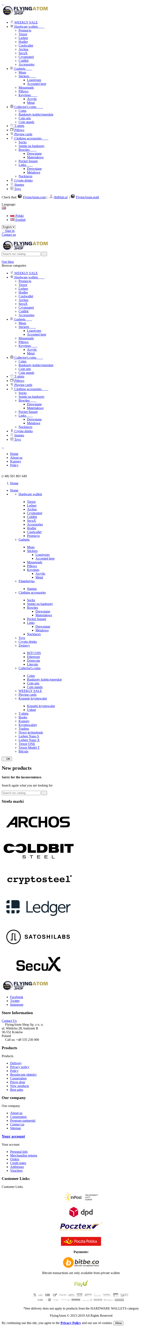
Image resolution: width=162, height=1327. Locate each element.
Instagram (16, 1004)
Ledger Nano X (29, 740)
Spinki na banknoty (40, 604)
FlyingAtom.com (34, 197)
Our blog (8, 262)
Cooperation (18, 1078)
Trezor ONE (27, 744)
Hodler (23, 41)
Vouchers (16, 1170)
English (20, 219)
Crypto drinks (28, 641)
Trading (24, 728)
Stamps (32, 588)
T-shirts (23, 713)
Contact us (9, 234)
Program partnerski (22, 1120)
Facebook (16, 997)
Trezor (23, 34)
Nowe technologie (31, 732)
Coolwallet (26, 45)
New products (19, 1086)
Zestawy (24, 645)
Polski (19, 215)
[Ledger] (39, 921)
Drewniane (42, 611)
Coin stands (35, 687)
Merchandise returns (23, 1155)
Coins (31, 675)
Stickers (32, 551)
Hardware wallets (30, 494)
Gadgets (24, 539)
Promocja (25, 30)
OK (6, 758)
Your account (13, 1136)
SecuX (23, 53)
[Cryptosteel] (39, 892)
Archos (23, 49)
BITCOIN (34, 653)
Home (14, 490)
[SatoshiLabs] (39, 949)
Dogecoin (33, 660)
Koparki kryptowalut (41, 706)
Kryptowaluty (28, 725)
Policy (14, 1071)
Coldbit (23, 60)
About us (16, 1113)
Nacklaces (34, 634)
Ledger (23, 38)
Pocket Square (36, 619)
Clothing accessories (32, 592)
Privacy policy (19, 1067)
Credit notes (18, 1163)
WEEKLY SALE (30, 691)
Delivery (16, 1063)
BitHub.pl (61, 197)
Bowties (32, 607)
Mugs (31, 547)
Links (31, 623)
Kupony (24, 721)
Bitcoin (23, 751)
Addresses (17, 1167)
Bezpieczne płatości (23, 1074)
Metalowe (42, 630)
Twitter (15, 1001)
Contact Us (9, 1021)
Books (23, 717)
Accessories (26, 64)
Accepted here (45, 558)
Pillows (32, 566)
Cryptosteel (26, 57)
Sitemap (15, 1128)
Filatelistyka (27, 581)
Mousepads (34, 562)
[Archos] (39, 834)
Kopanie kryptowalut (33, 698)
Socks (31, 600)
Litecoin (32, 664)
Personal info (19, 1151)
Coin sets (33, 683)
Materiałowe (43, 615)
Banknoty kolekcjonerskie (44, 679)
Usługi (31, 710)
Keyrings (33, 570)
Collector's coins (29, 668)
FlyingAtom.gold (87, 197)
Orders (14, 1159)
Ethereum (33, 657)
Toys (22, 638)
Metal (39, 577)
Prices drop (17, 1082)
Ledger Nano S (29, 736)
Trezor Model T (29, 747)
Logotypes (42, 554)
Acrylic (40, 573)
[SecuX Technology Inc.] (39, 978)
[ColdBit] (39, 863)
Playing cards (27, 694)
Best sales (16, 1089)
